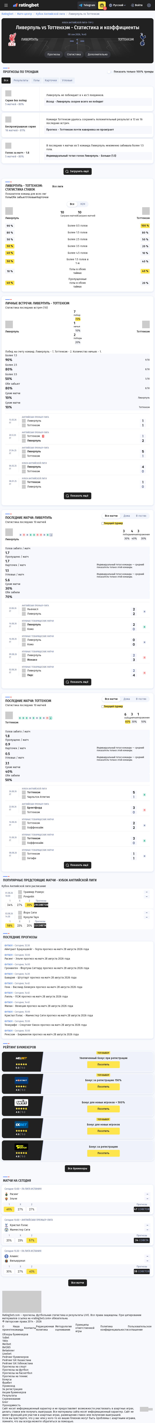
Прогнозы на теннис (15, 1376)
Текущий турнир (113, 523)
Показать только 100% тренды (133, 71)
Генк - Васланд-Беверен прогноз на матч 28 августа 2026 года (43, 987)
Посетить (103, 1064)
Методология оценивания (63, 1328)
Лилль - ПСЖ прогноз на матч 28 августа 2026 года (36, 996)
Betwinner (8, 1350)
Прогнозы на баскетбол (17, 1373)
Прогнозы (53, 54)
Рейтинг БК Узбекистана (17, 1363)
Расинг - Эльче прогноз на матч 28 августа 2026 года (37, 958)
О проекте (7, 1328)
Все (72, 204)
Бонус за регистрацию (103, 1146)
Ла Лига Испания (32, 1188)
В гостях (141, 515)
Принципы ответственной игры (84, 1328)
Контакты (30, 1328)
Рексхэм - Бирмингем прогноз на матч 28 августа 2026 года (42, 1034)
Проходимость (11, 1405)
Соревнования (11, 1398)
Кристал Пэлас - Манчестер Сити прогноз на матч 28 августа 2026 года (49, 1015)
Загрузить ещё (79, 171)
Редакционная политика (45, 1328)
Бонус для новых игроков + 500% (103, 1102)
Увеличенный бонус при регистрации (103, 1058)
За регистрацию (12, 1389)
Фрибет (7, 1382)
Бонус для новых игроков (103, 1124)
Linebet (6, 1353)
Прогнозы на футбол (15, 1369)
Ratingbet (7, 14)
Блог (5, 1402)
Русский (118, 5)
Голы (8, 197)
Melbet (6, 1344)
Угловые (31, 197)
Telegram (89, 5)
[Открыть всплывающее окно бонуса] (102, 5)
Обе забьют (18, 197)
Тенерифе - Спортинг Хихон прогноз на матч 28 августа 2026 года (46, 1025)
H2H (82, 204)
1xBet (5, 1337)
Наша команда (18, 1328)
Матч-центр (24, 14)
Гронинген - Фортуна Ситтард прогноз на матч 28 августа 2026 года (47, 968)
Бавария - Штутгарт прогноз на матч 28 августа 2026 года (40, 977)
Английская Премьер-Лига (37, 1219)
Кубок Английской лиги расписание (24, 886)
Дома (127, 515)
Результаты (9, 1395)
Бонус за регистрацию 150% (103, 1080)
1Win (5, 1341)
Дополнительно (98, 54)
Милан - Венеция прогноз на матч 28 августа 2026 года (39, 1006)
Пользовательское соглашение (140, 1328)
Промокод (8, 1386)
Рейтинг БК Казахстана (16, 1360)
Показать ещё (79, 495)
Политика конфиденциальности (114, 1328)
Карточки (42, 197)
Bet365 (6, 1347)
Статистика (74, 54)
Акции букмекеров (14, 1392)
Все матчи (111, 515)
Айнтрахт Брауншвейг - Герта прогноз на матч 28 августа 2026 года (47, 949)
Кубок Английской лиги (50, 14)
